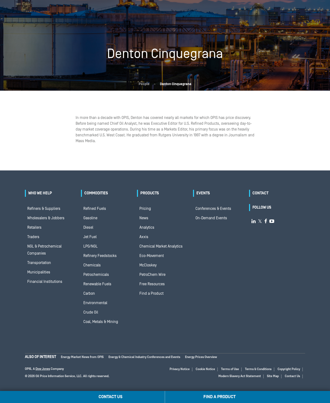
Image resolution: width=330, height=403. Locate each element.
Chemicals (92, 265)
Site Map (273, 376)
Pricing (145, 208)
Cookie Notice (205, 369)
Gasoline (90, 218)
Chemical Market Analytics (161, 246)
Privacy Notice (180, 369)
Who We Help (40, 193)
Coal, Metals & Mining (100, 322)
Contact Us (292, 376)
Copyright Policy (289, 369)
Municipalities (38, 272)
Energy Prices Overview (201, 357)
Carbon (89, 293)
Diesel (88, 227)
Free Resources (152, 284)
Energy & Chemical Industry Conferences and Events (144, 357)
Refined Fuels (94, 208)
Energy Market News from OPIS (82, 357)
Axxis (143, 237)
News (143, 218)
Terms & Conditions (258, 369)
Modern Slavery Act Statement (239, 376)
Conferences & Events (213, 208)
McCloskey (148, 265)
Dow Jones (43, 369)
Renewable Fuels (97, 284)
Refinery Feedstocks (100, 256)
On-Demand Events (211, 218)
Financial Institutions (44, 281)
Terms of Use (230, 369)
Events (203, 193)
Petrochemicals (96, 274)
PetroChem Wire (152, 274)
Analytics (146, 227)
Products (149, 193)
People (144, 84)
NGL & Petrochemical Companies (44, 250)
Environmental (95, 303)
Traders (33, 237)
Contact (260, 193)
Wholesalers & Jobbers (46, 218)
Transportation (39, 263)
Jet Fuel (90, 237)
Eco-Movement (151, 256)
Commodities (96, 193)
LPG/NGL (90, 246)
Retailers (34, 227)
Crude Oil (90, 312)
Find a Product (151, 293)
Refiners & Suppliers (43, 208)
